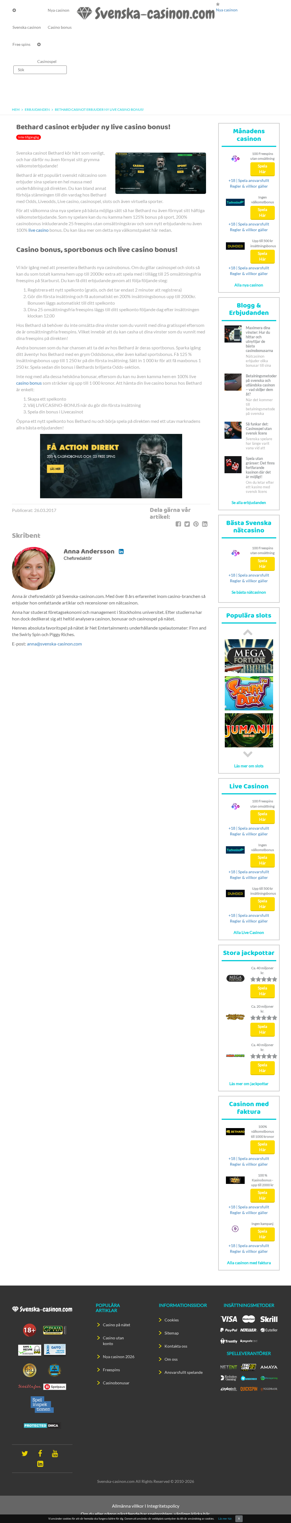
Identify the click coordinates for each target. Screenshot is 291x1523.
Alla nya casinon (248, 284)
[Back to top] (276, 1508)
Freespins (111, 1369)
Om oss (171, 1359)
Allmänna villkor (128, 1505)
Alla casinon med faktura (249, 1262)
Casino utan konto (113, 1340)
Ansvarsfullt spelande (184, 1372)
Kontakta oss (176, 1346)
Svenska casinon (27, 27)
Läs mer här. (225, 1518)
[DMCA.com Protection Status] (42, 1424)
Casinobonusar (116, 1382)
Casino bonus (60, 27)
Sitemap (172, 1333)
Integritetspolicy (163, 1505)
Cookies (172, 1319)
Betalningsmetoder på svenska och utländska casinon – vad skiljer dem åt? (261, 385)
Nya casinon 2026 (118, 1356)
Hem (16, 109)
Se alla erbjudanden (249, 502)
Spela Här (262, 168)
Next (247, 754)
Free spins (21, 44)
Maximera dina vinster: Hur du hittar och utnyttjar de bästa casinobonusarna (259, 339)
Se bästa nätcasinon (249, 592)
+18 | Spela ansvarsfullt (248, 180)
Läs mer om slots (248, 765)
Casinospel (47, 61)
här (206, 1513)
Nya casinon (58, 10)
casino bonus (29, 383)
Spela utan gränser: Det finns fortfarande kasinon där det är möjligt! (260, 467)
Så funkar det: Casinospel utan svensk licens (259, 428)
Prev (247, 632)
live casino (38, 230)
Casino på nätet (116, 1324)
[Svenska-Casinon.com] (146, 13)
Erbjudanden (37, 109)
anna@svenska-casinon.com (54, 643)
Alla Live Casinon (249, 932)
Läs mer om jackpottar (249, 1083)
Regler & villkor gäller (249, 186)
